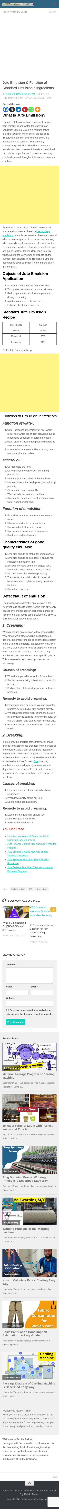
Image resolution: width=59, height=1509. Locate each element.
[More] (37, 109)
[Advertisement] (29, 49)
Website (10, 998)
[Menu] (55, 4)
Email (34, 986)
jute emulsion (42, 889)
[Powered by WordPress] (18, 1499)
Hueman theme (46, 1499)
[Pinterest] (25, 109)
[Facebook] (6, 109)
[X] (12, 109)
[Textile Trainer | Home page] (23, 4)
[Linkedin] (18, 109)
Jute (36, 761)
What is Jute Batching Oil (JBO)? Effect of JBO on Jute (14, 926)
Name (9, 986)
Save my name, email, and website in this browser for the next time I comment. (29, 1012)
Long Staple (10, 12)
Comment (12, 964)
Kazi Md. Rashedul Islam (20, 94)
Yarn (24, 12)
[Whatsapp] (31, 109)
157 (55, 12)
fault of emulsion (18, 889)
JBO (30, 889)
